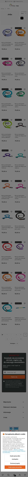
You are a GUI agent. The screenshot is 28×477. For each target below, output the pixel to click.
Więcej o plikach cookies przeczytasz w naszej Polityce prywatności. (14, 451)
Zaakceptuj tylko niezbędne (15, 457)
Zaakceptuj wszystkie (15, 467)
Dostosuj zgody (15, 463)
